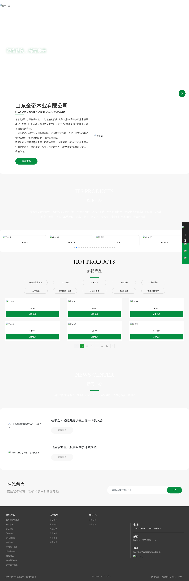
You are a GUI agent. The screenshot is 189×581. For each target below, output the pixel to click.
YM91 (94, 308)
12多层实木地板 (35, 282)
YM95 (25, 242)
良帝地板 (36, 291)
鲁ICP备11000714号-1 (101, 576)
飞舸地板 (124, 282)
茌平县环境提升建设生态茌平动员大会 (77, 420)
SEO (180, 577)
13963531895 (154, 528)
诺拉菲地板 (94, 291)
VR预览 (32, 314)
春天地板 (94, 282)
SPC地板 (65, 282)
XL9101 (71, 242)
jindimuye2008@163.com (144, 540)
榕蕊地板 (124, 291)
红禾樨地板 (153, 282)
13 (107, 346)
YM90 (32, 308)
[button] (182, 53)
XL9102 (117, 242)
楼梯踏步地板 (65, 291)
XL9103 (164, 242)
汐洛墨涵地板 (153, 291)
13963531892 (139, 528)
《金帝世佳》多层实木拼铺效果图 (74, 447)
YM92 (157, 308)
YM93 (32, 331)
